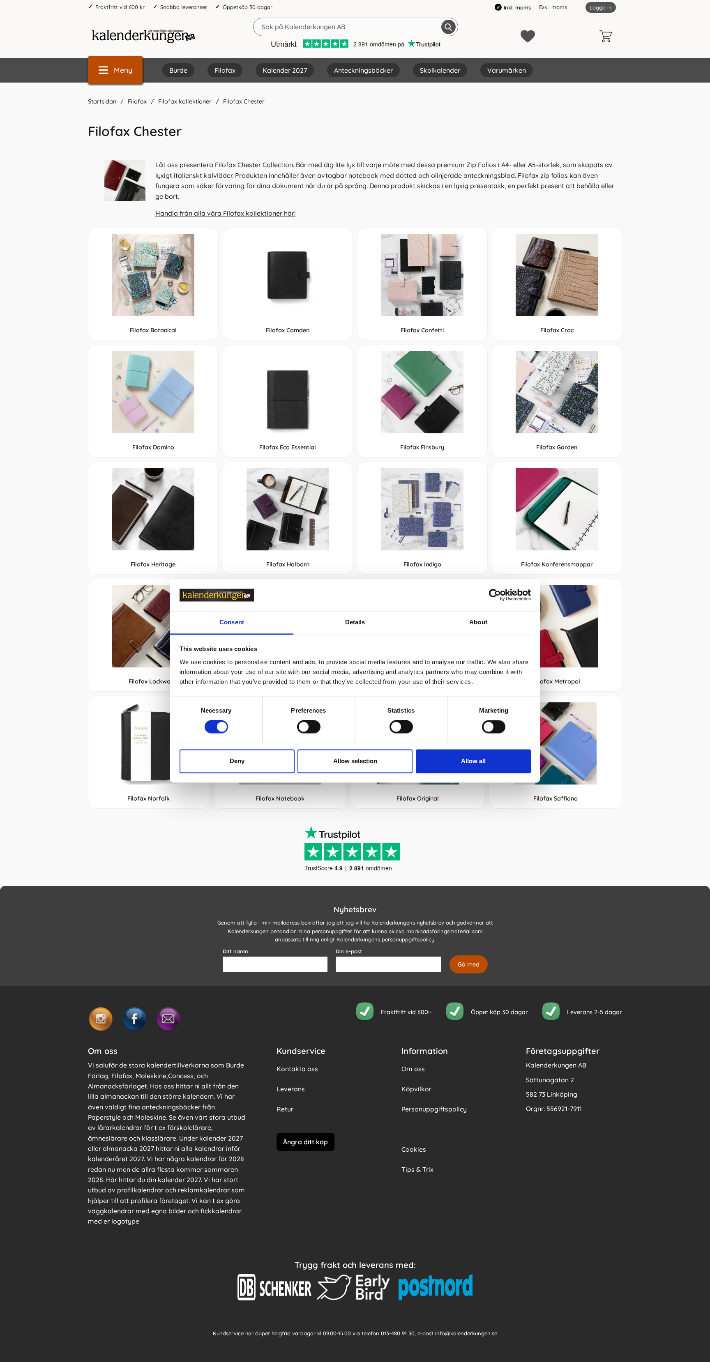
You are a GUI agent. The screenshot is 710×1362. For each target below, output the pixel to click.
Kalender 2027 (285, 70)
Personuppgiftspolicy (434, 1109)
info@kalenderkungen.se (466, 1333)
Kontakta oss (297, 1069)
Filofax (224, 70)
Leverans (291, 1089)
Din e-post (349, 951)
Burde (178, 70)
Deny (237, 760)
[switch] (308, 727)
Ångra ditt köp (305, 1142)
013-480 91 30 (398, 1333)
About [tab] (478, 622)
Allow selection (355, 760)
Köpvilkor (416, 1089)
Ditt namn (235, 951)
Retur (285, 1109)
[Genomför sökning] (448, 27)
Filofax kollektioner (185, 101)
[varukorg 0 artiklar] (607, 36)
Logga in (601, 7)
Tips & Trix (417, 1169)
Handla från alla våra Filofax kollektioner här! (225, 213)
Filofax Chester (244, 101)
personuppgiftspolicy (408, 939)
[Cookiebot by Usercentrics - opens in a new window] (495, 595)
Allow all (473, 760)
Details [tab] (355, 622)
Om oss (413, 1069)
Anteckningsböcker (363, 70)
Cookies (413, 1149)
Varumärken (506, 70)
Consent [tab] (231, 622)
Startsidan (102, 101)
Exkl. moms (553, 7)
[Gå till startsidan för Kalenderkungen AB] (143, 36)
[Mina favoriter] (528, 36)
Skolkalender (440, 70)
